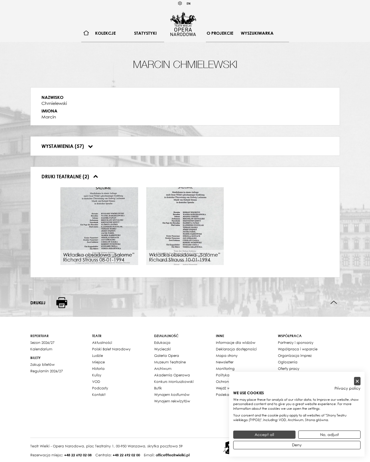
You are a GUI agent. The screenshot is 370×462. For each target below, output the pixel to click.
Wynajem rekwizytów (172, 401)
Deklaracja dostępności (236, 349)
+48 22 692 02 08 (78, 455)
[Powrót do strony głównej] (183, 24)
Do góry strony (334, 302)
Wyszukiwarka (257, 33)
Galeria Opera (166, 355)
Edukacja (162, 342)
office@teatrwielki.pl (173, 455)
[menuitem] (86, 33)
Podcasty (100, 388)
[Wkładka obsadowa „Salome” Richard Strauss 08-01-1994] (99, 225)
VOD (96, 381)
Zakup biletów (42, 364)
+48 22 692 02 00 (126, 455)
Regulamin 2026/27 (46, 371)
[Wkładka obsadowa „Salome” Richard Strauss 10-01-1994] (185, 225)
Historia (98, 368)
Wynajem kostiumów (172, 394)
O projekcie (220, 33)
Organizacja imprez (295, 355)
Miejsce (98, 362)
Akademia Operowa (172, 375)
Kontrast (180, 3)
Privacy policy (348, 388)
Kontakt (98, 394)
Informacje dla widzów (235, 342)
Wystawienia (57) (63, 146)
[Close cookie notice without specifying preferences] (357, 381)
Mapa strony (227, 355)
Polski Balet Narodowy (111, 349)
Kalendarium (41, 349)
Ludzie (97, 355)
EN (188, 3)
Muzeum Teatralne (170, 362)
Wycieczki (162, 349)
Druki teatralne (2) (65, 176)
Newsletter (224, 362)
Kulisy (96, 375)
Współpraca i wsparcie (297, 349)
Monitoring (225, 368)
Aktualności (102, 342)
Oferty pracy (288, 368)
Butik (158, 388)
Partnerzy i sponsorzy (295, 342)
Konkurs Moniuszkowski (174, 381)
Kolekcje (105, 33)
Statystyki (145, 33)
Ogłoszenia (287, 362)
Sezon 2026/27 (42, 342)
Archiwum (162, 368)
